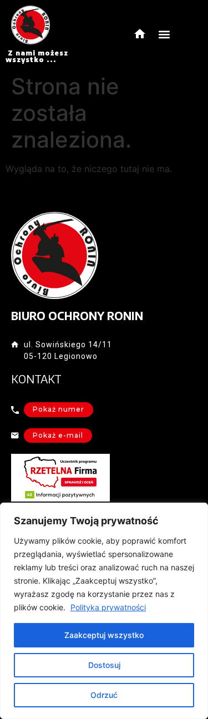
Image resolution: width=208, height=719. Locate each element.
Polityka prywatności (108, 607)
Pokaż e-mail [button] (58, 435)
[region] (104, 611)
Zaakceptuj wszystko (104, 635)
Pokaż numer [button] (58, 409)
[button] (164, 35)
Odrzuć (104, 695)
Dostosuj (104, 665)
